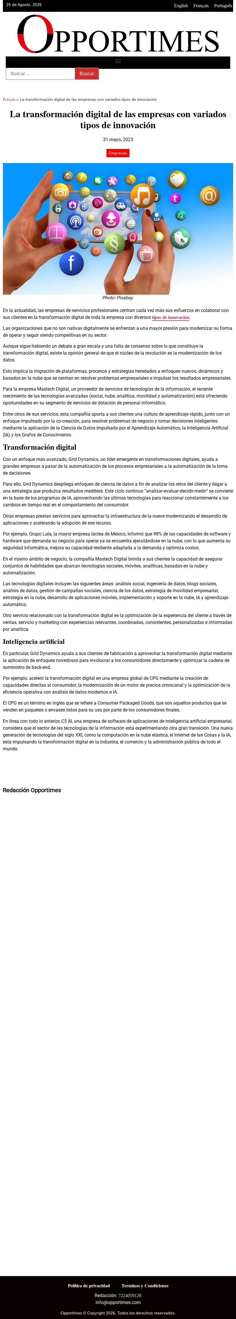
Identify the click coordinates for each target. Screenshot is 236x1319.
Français (201, 5)
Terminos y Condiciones (144, 1285)
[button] (118, 61)
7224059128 (129, 1295)
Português (223, 5)
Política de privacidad (89, 1285)
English (181, 5)
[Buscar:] (40, 74)
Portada (9, 99)
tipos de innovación (170, 317)
